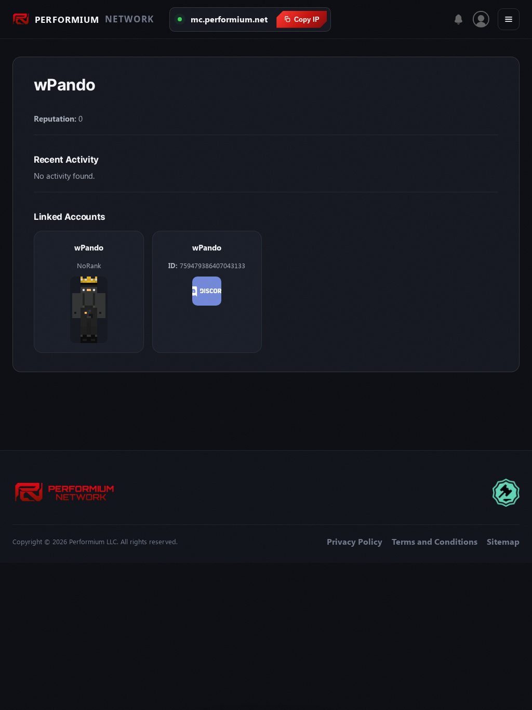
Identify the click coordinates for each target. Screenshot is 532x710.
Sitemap (503, 541)
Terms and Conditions (434, 541)
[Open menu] (509, 19)
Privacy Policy (354, 541)
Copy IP (307, 19)
